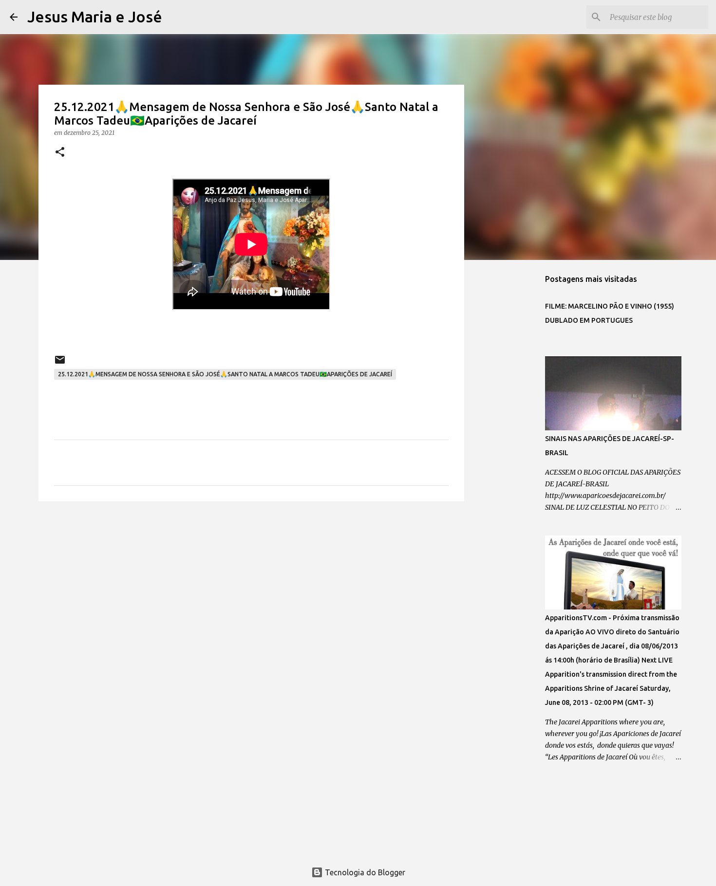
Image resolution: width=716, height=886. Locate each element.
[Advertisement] (251, 584)
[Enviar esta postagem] (60, 363)
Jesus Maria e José (94, 16)
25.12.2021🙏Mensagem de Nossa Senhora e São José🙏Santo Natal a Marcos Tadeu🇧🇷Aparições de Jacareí (225, 374)
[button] (60, 152)
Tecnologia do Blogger (364, 872)
